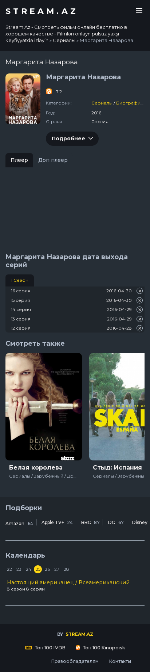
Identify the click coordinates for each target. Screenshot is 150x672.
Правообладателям (75, 661)
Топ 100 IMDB (50, 647)
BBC (90, 522)
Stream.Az (41, 11)
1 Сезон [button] (19, 280)
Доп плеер (53, 160)
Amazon (19, 523)
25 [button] (38, 569)
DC (116, 522)
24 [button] (28, 569)
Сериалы (101, 103)
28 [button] (66, 569)
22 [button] (9, 569)
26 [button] (47, 569)
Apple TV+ (57, 522)
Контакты (120, 661)
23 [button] (18, 569)
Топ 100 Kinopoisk (103, 647)
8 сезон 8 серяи (68, 585)
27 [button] (56, 569)
